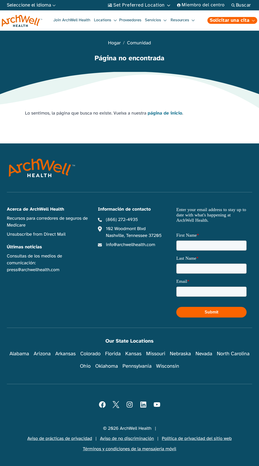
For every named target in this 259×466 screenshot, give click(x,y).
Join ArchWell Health (71, 20)
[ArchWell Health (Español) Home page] (42, 167)
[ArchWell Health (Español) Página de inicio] (22, 21)
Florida (113, 353)
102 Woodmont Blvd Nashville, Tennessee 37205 (134, 232)
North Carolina (233, 353)
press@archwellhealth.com (33, 270)
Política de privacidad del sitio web (197, 438)
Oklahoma (106, 366)
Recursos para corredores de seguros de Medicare (47, 222)
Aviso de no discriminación (127, 438)
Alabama (19, 353)
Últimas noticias (24, 247)
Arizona (42, 353)
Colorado (90, 353)
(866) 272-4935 (122, 219)
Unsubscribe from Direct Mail (36, 234)
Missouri (155, 353)
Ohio (85, 366)
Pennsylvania (137, 366)
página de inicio (165, 113)
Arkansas (65, 353)
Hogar (114, 43)
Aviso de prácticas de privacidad (59, 438)
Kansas (133, 353)
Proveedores (130, 20)
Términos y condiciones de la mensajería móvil (129, 449)
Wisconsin (167, 366)
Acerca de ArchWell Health (35, 209)
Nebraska (180, 353)
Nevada (204, 353)
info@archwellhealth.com (130, 245)
